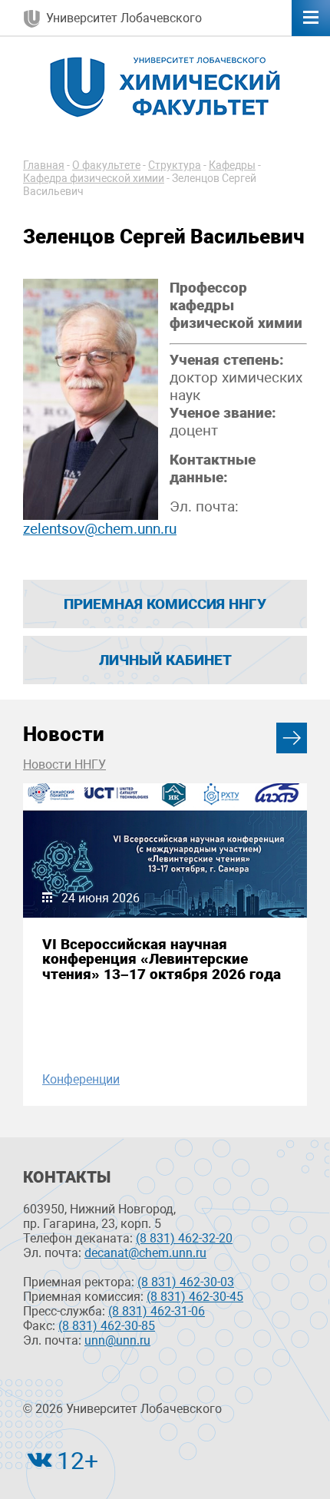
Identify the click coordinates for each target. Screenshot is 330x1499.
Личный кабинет (165, 660)
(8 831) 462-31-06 (156, 1311)
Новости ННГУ (64, 764)
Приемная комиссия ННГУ (165, 604)
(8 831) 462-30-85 (106, 1326)
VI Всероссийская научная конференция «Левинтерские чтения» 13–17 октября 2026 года (161, 959)
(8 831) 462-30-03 (185, 1282)
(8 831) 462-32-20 (184, 1238)
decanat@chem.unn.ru (145, 1253)
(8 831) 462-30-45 (195, 1296)
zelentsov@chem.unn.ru (100, 529)
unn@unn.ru (117, 1340)
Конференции (81, 1079)
